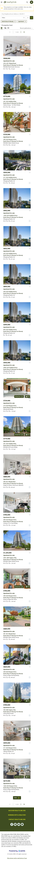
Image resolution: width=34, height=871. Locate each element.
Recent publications (25, 28)
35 (28, 624)
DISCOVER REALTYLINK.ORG (17, 810)
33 (28, 472)
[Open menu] (1, 2)
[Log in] (31, 2)
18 (28, 54)
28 (28, 434)
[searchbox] (16, 14)
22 (28, 738)
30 (28, 776)
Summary (8, 27)
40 (28, 396)
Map (5, 27)
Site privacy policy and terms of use (17, 858)
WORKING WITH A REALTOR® (17, 815)
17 (28, 168)
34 (28, 130)
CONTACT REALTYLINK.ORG (17, 819)
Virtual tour (18, 396)
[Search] (27, 2)
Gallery (1, 27)
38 (28, 510)
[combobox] (17, 14)
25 (28, 92)
